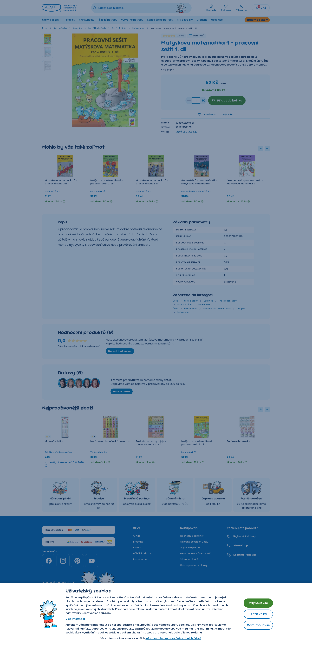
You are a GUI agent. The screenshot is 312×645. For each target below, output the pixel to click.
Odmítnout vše (258, 625)
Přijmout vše (258, 603)
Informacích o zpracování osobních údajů (173, 638)
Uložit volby (258, 614)
